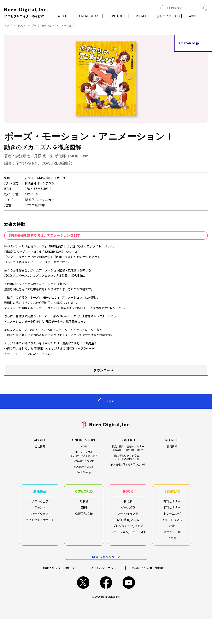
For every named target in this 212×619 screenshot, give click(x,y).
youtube (129, 582)
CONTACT (115, 16)
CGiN (84, 446)
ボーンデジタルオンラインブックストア (84, 453)
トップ (8, 25)
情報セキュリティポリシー (60, 568)
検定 (172, 526)
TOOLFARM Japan (84, 466)
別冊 (84, 507)
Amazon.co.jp (189, 43)
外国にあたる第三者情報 (148, 568)
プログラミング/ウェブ (128, 526)
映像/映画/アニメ (128, 520)
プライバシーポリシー (104, 568)
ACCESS (194, 16)
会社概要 (40, 446)
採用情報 (172, 446)
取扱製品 (40, 491)
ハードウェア (40, 513)
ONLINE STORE (89, 16)
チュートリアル (172, 520)
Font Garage (84, 472)
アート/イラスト (128, 513)
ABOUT (63, 16)
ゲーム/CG (128, 507)
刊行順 (128, 501)
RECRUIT (142, 16)
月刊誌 (84, 501)
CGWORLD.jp (84, 513)
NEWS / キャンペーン (106, 557)
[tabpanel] (106, 79)
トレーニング (172, 513)
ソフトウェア (40, 501)
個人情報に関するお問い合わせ (128, 464)
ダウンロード (103, 370)
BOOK (21, 25)
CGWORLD (84, 491)
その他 (172, 538)
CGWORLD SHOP (84, 461)
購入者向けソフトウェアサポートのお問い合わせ (128, 457)
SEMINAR (172, 491)
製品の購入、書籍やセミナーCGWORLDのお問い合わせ (128, 448)
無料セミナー (172, 507)
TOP (110, 401)
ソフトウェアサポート (39, 520)
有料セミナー (172, 501)
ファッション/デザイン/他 (128, 532)
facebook (106, 582)
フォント (40, 507)
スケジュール (172, 532)
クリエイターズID (168, 16)
